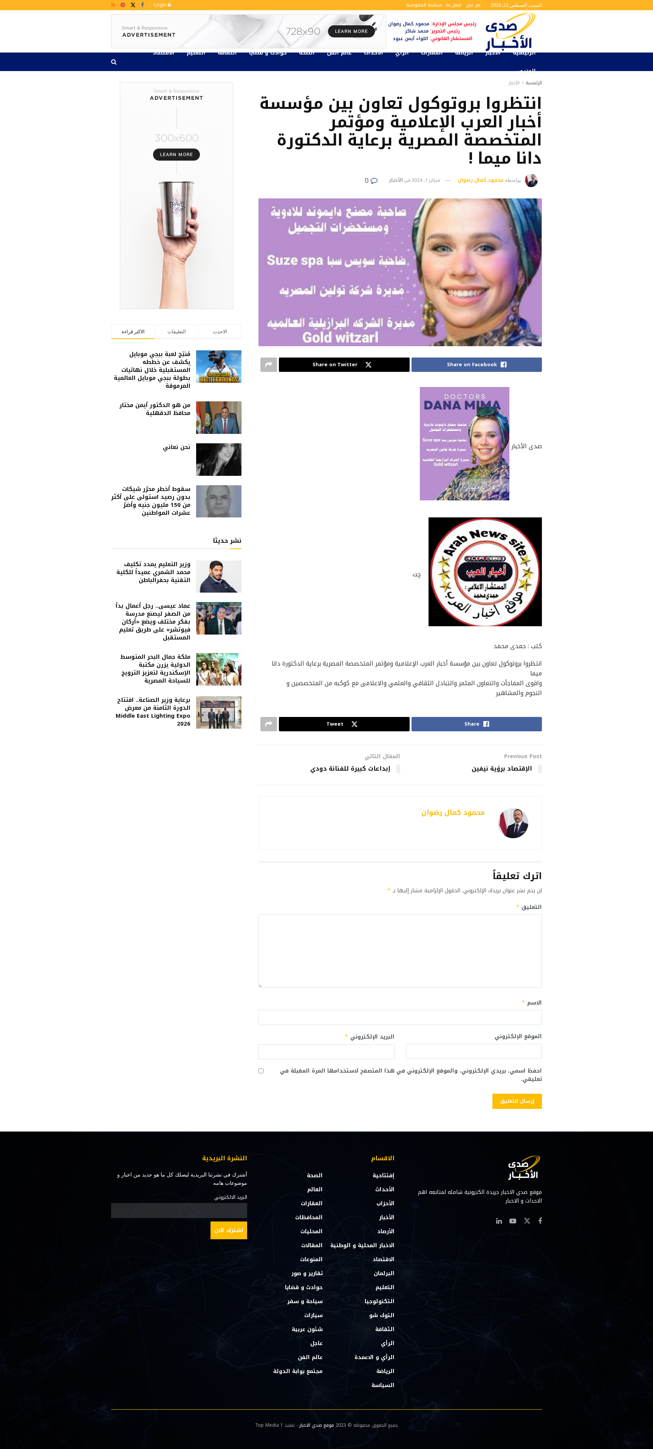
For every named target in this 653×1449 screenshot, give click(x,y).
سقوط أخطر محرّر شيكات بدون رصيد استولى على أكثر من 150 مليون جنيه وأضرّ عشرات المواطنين (150, 501)
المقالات (312, 1245)
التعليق (529, 907)
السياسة (383, 1385)
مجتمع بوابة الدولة (298, 1371)
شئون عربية (307, 1329)
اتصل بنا (453, 5)
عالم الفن (339, 53)
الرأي (402, 53)
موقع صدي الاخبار (316, 1425)
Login (161, 5)
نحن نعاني (176, 447)
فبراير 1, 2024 (426, 180)
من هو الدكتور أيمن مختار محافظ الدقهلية (154, 409)
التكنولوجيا (380, 1301)
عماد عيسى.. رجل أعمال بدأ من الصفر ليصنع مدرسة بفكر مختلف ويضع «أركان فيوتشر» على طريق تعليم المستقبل (153, 622)
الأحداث (373, 53)
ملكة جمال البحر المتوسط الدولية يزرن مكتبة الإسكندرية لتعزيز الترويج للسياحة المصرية (155, 669)
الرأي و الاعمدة (374, 1357)
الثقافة (227, 53)
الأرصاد (386, 1231)
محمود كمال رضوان (481, 180)
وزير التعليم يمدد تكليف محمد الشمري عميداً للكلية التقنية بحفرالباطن (153, 572)
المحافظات (309, 1217)
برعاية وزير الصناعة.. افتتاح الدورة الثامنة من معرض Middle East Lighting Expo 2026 (153, 712)
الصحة (307, 53)
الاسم (531, 1003)
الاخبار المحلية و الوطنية (362, 1245)
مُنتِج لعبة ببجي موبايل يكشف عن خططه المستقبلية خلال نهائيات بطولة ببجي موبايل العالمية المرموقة (152, 370)
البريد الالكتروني (230, 1197)
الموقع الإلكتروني (518, 1037)
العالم (315, 1189)
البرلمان (384, 1273)
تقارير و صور (307, 1273)
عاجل (316, 1343)
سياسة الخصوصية (424, 5)
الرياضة (464, 53)
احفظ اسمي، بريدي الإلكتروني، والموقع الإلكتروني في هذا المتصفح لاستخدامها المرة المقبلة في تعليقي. (411, 1075)
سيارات (313, 1315)
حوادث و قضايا (268, 53)
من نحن (473, 5)
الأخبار (493, 53)
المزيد (528, 71)
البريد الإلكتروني (370, 1037)
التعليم (196, 53)
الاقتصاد (164, 53)
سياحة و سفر (305, 1301)
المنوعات (311, 1259)
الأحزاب (385, 1203)
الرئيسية (524, 53)
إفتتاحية (384, 1175)
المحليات (311, 1231)
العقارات (432, 53)
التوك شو (382, 1315)
